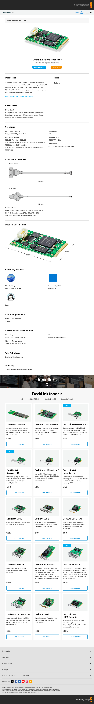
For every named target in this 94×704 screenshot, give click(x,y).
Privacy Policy (36, 692)
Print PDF (56, 67)
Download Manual (11, 96)
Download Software (26, 96)
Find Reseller (39, 67)
